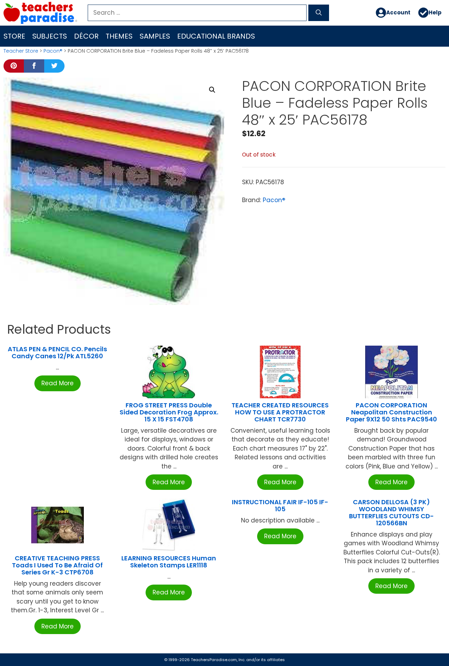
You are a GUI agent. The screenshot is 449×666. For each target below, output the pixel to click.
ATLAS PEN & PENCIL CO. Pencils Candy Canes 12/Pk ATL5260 (57, 352)
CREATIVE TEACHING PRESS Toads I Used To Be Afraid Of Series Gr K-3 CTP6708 (57, 565)
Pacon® (52, 50)
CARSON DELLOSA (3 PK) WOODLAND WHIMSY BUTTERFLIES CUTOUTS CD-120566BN (391, 512)
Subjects (49, 36)
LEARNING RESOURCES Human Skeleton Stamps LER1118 (168, 562)
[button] (212, 90)
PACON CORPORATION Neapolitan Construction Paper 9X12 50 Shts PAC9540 (391, 412)
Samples (155, 36)
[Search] (318, 13)
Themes (119, 36)
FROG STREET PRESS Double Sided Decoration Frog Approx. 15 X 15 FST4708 (169, 412)
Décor (86, 36)
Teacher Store (21, 50)
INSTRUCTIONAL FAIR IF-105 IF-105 (280, 505)
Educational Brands (216, 36)
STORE (14, 36)
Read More (57, 383)
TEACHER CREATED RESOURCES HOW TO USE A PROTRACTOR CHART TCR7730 (280, 412)
